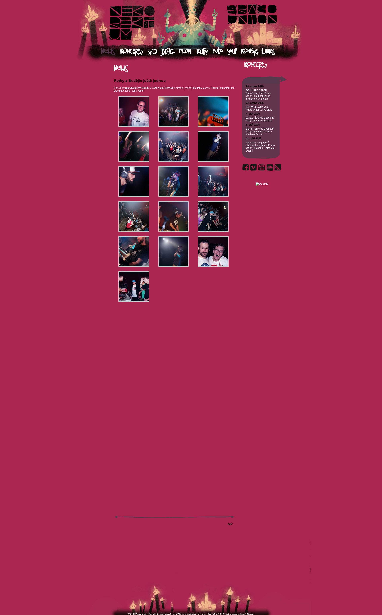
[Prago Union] (262, 179)
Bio (154, 52)
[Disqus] (174, 361)
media (187, 52)
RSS (277, 167)
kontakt (251, 52)
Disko (170, 52)
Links (272, 52)
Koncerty (134, 52)
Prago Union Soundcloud (269, 167)
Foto (220, 52)
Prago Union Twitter (253, 167)
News (110, 52)
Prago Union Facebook (245, 167)
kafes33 (244, 614)
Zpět (230, 524)
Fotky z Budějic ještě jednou (140, 81)
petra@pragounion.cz (195, 614)
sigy (252, 614)
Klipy (204, 52)
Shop (234, 52)
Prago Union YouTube (261, 167)
